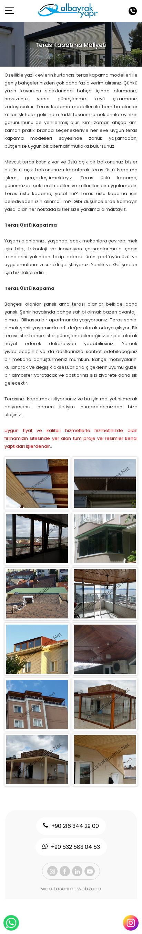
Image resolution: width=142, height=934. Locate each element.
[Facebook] (65, 871)
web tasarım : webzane (71, 888)
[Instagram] (52, 871)
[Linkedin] (77, 871)
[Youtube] (89, 871)
